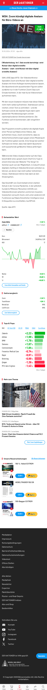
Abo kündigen (8, 567)
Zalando (5, 333)
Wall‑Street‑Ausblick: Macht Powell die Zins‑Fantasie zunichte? (18, 415)
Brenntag (5, 358)
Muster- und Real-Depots (12, 596)
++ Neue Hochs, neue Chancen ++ (24, 8)
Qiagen (4, 362)
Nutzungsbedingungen (11, 543)
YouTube (11, 629)
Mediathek (6, 580)
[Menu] (44, 3)
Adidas (4, 337)
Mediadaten (7, 535)
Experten (6, 588)
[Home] (27, 687)
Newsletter (7, 584)
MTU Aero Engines (8, 366)
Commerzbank (7, 348)
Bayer (4, 355)
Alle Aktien (6, 576)
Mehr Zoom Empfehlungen (34, 442)
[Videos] (4, 687)
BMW (3, 340)
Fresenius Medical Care (10, 351)
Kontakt (11, 624)
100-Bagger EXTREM (23, 501)
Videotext (6, 559)
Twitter (11, 644)
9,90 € (20, 495)
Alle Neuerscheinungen (38, 459)
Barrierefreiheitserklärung (13, 551)
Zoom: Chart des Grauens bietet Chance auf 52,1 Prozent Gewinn (22, 435)
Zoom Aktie (6, 222)
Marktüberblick (8, 592)
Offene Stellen (8, 563)
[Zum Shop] (12, 687)
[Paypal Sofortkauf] (31, 476)
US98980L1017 (15, 225)
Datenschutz (7, 547)
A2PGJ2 (4, 225)
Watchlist (9, 230)
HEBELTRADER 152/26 (24, 482)
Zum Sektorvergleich (11, 313)
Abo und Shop (8, 604)
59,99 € (20, 514)
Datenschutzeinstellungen (13, 555)
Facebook (12, 639)
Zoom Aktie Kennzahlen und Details (15, 285)
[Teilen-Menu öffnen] (35, 687)
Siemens (5, 344)
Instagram (12, 634)
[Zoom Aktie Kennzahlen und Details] (23, 257)
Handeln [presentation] (41, 656)
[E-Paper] (20, 687)
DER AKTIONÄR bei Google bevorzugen (16, 57)
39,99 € (20, 476)
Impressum (6, 539)
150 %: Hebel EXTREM (24, 463)
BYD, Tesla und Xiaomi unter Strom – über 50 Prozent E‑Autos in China (20, 425)
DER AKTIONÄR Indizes (11, 600)
